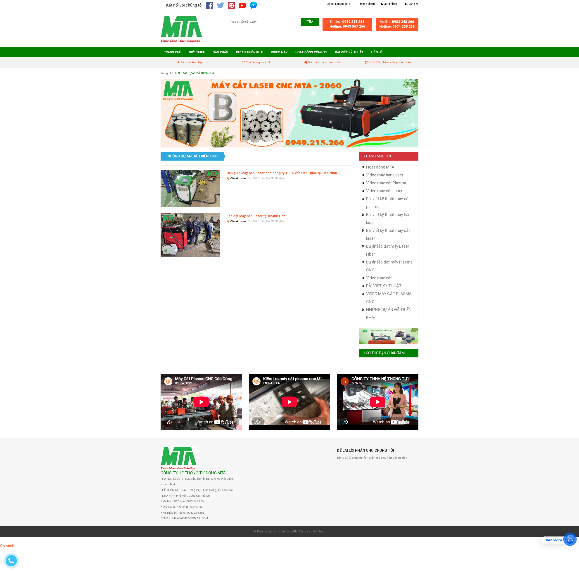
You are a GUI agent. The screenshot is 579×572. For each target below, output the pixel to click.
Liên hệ (377, 52)
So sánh (7, 546)
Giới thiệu (197, 52)
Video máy (279, 52)
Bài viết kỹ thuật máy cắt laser (388, 234)
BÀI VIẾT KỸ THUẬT (349, 52)
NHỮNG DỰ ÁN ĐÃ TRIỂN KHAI (266, 178)
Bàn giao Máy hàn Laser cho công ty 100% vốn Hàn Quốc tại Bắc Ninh (282, 173)
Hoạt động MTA (380, 167)
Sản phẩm (220, 52)
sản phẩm (367, 3)
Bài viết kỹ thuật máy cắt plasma (388, 202)
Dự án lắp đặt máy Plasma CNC (389, 266)
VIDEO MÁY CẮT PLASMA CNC (388, 297)
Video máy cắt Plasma (386, 182)
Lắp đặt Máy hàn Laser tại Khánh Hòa (256, 216)
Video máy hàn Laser (384, 175)
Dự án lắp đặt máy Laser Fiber (387, 250)
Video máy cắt (379, 277)
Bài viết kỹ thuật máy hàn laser (388, 218)
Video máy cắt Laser (384, 190)
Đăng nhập (390, 3)
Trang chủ (172, 52)
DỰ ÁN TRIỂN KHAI (249, 52)
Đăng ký (413, 3)
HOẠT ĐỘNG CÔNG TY (311, 52)
